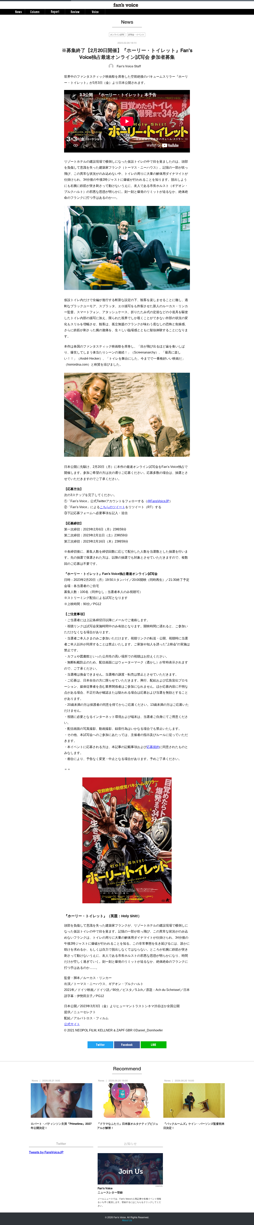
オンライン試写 (117, 35)
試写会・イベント (136, 35)
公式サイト (72, 1024)
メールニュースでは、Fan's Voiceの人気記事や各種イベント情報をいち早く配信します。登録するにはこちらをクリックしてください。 (129, 1202)
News (35, 1081)
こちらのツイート (112, 507)
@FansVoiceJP (158, 501)
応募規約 (153, 747)
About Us (127, 1220)
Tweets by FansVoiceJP (46, 1152)
